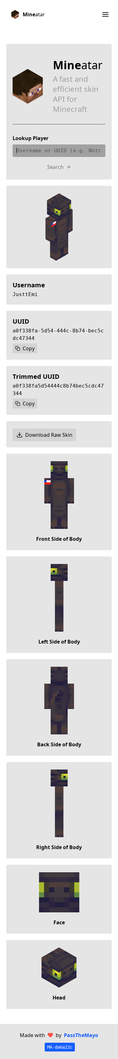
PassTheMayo (81, 1035)
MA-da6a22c (59, 1047)
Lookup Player (30, 138)
